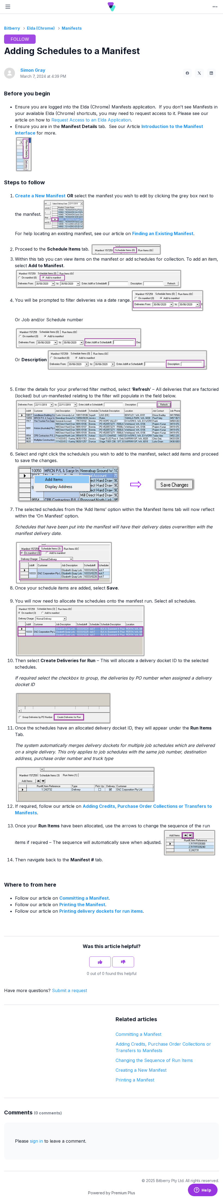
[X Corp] (199, 73)
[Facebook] (187, 73)
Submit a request (69, 990)
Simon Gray (32, 70)
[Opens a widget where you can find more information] (203, 1190)
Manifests (72, 28)
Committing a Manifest (138, 1034)
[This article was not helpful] (123, 961)
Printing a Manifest (135, 1080)
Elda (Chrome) (41, 28)
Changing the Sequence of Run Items (154, 1060)
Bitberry (12, 28)
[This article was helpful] (100, 961)
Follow (20, 39)
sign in (36, 1141)
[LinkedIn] (211, 73)
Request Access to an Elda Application (91, 120)
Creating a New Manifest (141, 1070)
